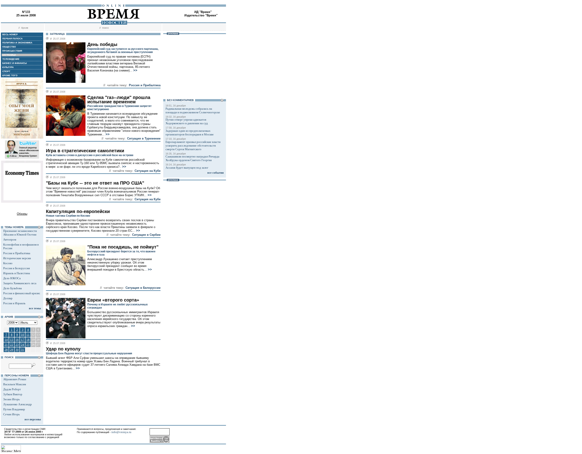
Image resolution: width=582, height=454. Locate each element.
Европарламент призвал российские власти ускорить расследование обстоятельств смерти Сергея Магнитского (193, 145)
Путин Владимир (14, 409)
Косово (8, 263)
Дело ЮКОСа (12, 278)
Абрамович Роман (14, 379)
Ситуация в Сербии (146, 234)
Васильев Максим (14, 384)
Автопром (9, 239)
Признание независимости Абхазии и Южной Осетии (20, 232)
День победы (102, 44)
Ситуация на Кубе (148, 170)
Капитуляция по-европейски (78, 211)
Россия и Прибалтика (16, 253)
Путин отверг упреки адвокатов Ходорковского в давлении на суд (187, 121)
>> (135, 70)
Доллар (8, 298)
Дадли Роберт (12, 389)
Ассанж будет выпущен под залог (187, 167)
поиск (105, 27)
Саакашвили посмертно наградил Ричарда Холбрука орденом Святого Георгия (192, 158)
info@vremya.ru (121, 432)
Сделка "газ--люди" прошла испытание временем (118, 99)
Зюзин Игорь (11, 399)
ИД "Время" (203, 12)
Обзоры (22, 214)
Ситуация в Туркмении (144, 138)
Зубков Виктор (12, 394)
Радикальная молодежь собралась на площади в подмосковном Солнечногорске (193, 110)
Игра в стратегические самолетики (85, 150)
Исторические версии (17, 258)
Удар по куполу (63, 348)
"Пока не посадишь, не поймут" (122, 246)
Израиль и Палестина (16, 273)
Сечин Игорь (11, 414)
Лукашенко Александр (17, 404)
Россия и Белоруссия (16, 268)
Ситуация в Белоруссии (143, 287)
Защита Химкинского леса (19, 283)
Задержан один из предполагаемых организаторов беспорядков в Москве (190, 132)
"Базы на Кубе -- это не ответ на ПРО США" (95, 182)
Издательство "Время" (201, 15)
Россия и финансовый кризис (21, 293)
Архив (24, 27)
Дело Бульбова (12, 288)
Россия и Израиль (14, 303)
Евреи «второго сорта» (113, 299)
